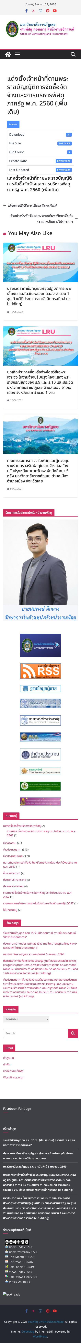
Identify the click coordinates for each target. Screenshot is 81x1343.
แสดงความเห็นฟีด (13, 1071)
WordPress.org (13, 1077)
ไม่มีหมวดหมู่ (10, 910)
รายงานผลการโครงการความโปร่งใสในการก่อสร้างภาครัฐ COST (38, 903)
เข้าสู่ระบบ (8, 1058)
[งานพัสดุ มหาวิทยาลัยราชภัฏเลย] (8, 54)
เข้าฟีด (6, 1064)
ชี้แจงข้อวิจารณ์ (11, 873)
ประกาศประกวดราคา (14, 880)
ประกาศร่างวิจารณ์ (13, 886)
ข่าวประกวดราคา (12, 850)
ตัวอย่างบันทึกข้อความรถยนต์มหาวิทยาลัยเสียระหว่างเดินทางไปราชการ (41, 219)
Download (13, 124)
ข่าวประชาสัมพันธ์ (13, 856)
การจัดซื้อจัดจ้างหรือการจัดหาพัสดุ (22, 826)
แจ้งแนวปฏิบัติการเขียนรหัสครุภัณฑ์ (32, 205)
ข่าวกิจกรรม (9, 843)
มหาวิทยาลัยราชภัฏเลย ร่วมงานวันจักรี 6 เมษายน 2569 (33, 954)
